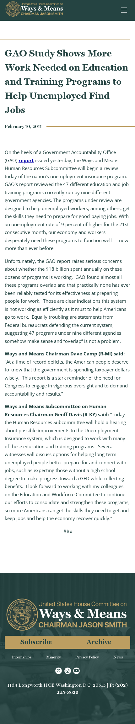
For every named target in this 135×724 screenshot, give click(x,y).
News (118, 657)
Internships (22, 657)
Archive (99, 642)
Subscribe (36, 642)
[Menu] (124, 10)
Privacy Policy (87, 657)
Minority (53, 657)
